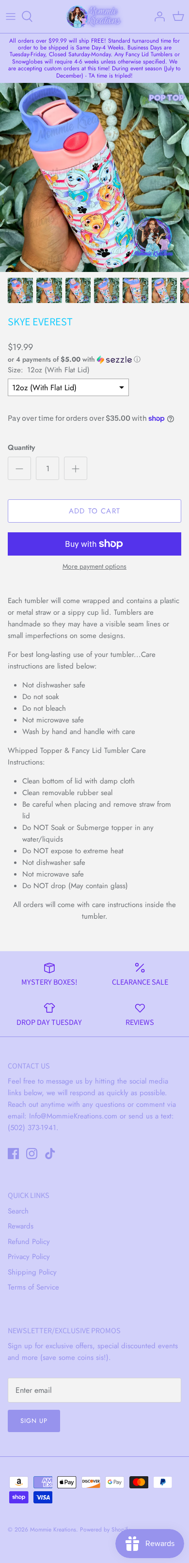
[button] (94, 359)
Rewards (20, 1226)
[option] (94, 177)
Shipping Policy (32, 1272)
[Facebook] (13, 1153)
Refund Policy (29, 1241)
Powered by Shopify (105, 1529)
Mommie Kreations (53, 1529)
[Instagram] (31, 1153)
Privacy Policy (29, 1256)
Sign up (33, 1420)
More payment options (94, 566)
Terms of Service (33, 1287)
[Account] (157, 16)
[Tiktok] (50, 1153)
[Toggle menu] (10, 16)
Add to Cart (94, 511)
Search (18, 1211)
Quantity (21, 448)
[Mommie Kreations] (94, 16)
